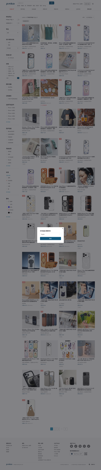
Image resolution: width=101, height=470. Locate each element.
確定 (50, 238)
